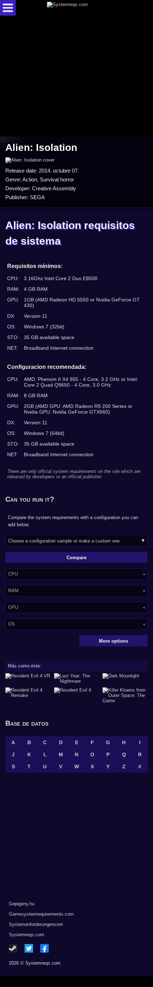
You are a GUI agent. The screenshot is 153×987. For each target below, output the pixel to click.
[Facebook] (44, 948)
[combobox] (76, 574)
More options (113, 641)
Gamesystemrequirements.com (41, 914)
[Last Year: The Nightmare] (76, 678)
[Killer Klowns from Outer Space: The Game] (125, 695)
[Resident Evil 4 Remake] (28, 695)
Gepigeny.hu (22, 903)
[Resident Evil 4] (76, 695)
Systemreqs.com (26, 934)
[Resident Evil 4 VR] (28, 678)
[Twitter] (29, 948)
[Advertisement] (76, 76)
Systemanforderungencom (36, 924)
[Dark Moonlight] (125, 678)
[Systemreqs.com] (82, 8)
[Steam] (13, 948)
